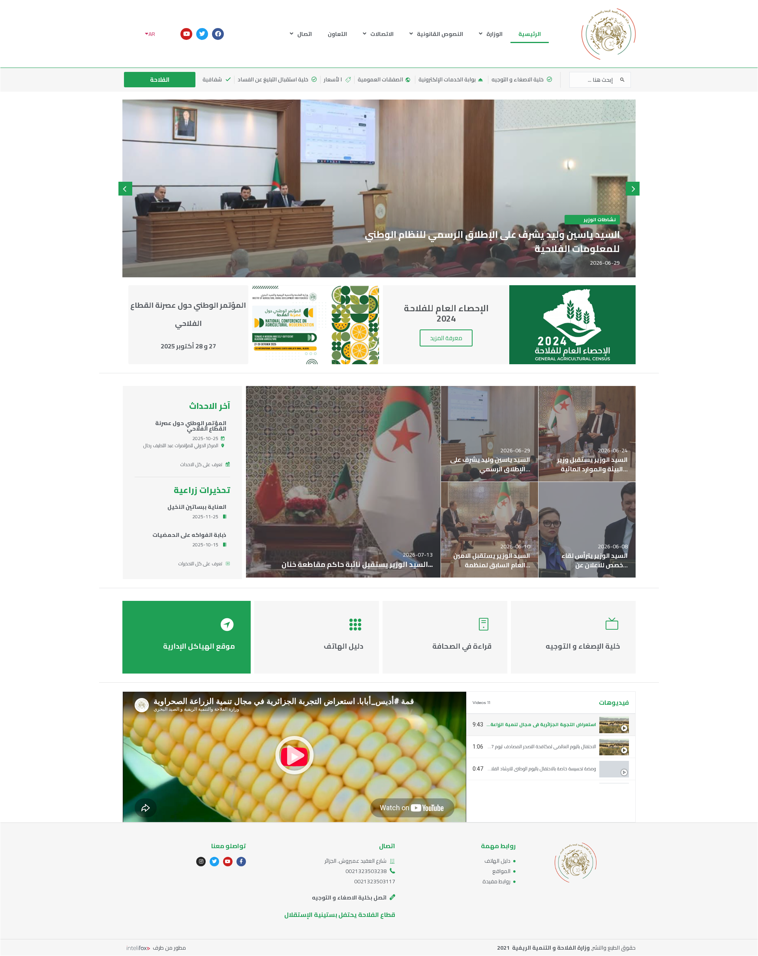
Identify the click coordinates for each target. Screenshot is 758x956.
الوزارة (494, 34)
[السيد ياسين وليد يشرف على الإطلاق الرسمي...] (489, 434)
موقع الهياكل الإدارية (199, 646)
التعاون (337, 34)
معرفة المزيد (446, 338)
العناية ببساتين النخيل (196, 507)
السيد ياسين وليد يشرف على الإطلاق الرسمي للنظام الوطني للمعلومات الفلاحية (492, 242)
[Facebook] (218, 34)
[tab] (550, 725)
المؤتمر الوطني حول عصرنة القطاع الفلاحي (190, 426)
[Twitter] (202, 34)
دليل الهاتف (343, 646)
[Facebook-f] (241, 861)
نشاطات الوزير (600, 219)
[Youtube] (186, 34)
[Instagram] (201, 861)
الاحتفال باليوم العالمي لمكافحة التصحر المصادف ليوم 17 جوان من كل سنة (525, 746)
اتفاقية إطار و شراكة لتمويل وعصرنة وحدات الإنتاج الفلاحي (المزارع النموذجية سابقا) (519, 790)
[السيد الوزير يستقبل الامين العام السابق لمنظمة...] (489, 530)
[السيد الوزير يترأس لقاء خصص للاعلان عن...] (587, 530)
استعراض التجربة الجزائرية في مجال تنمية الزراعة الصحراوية (531, 724)
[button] (294, 757)
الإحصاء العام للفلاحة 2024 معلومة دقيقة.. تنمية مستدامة (540, 812)
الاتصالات (382, 34)
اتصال (304, 34)
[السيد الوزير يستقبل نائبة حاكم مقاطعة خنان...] (343, 482)
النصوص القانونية (440, 34)
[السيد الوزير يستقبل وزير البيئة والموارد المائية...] (587, 434)
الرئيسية (529, 34)
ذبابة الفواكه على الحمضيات (189, 535)
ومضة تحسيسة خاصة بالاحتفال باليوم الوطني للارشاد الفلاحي (540, 768)
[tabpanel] (294, 757)
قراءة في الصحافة (462, 646)
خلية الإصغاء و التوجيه (583, 646)
